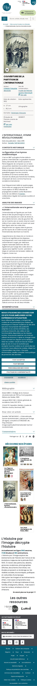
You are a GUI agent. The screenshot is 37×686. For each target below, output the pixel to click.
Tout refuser (18, 364)
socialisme (22, 377)
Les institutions (26, 662)
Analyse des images (12, 202)
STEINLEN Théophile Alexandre (10, 89)
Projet (12, 655)
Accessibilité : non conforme (18, 683)
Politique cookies (26, 680)
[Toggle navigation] (4, 19)
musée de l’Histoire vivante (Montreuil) (25, 92)
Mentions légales (17, 666)
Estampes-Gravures (18, 113)
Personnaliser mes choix (18, 368)
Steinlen (22, 194)
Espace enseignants (17, 676)
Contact (27, 673)
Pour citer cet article (11, 412)
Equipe (22, 655)
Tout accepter (18, 360)
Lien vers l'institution (8, 125)
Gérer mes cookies (9, 680)
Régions (7, 652)
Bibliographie (8, 388)
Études (8, 648)
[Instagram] (16, 642)
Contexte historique (13, 147)
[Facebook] (22, 642)
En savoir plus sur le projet (23, 592)
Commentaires (9, 431)
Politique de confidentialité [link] (18, 372)
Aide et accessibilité (10, 662)
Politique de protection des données (17, 669)
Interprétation (10, 307)
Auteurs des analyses (22, 648)
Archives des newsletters (12, 673)
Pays (17, 652)
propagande (8, 377)
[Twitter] (10, 642)
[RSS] (4, 642)
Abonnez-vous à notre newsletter (18, 636)
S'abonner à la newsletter (29, 12)
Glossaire (27, 652)
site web (24, 95)
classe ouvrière (9, 382)
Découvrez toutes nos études (20, 24)
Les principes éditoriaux (17, 659)
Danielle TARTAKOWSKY (16, 143)
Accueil (5, 24)
